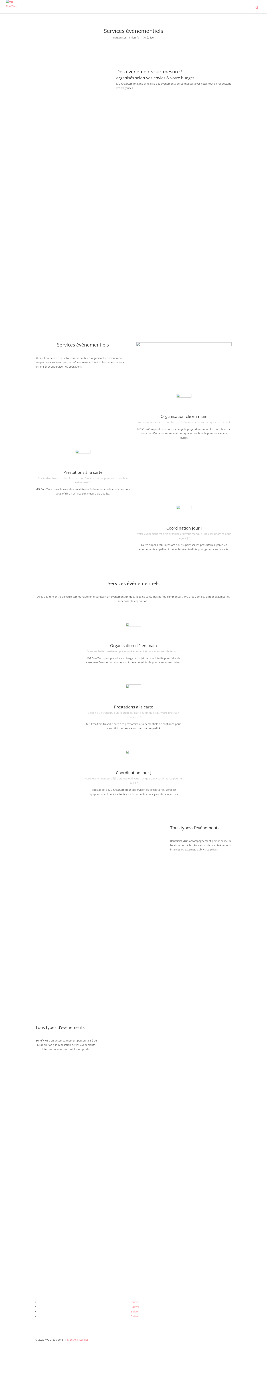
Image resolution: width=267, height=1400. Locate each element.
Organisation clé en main (184, 416)
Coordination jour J (184, 528)
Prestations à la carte (82, 472)
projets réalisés (133, 308)
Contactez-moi (133, 1246)
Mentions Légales (77, 1339)
